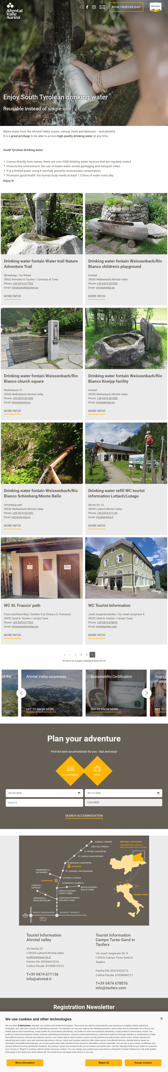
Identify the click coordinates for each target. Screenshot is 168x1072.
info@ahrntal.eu (105, 287)
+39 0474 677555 (23, 283)
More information (25, 1062)
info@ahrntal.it (104, 517)
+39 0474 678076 (107, 622)
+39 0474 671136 (107, 513)
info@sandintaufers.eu (25, 287)
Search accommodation (84, 815)
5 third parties (24, 1025)
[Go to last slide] (21, 693)
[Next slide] (147, 693)
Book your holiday (126, 7)
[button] (161, 1018)
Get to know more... (41, 709)
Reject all (104, 1062)
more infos (12, 296)
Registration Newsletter (84, 1007)
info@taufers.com (106, 626)
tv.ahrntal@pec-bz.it (38, 957)
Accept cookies (143, 1062)
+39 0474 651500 (107, 283)
